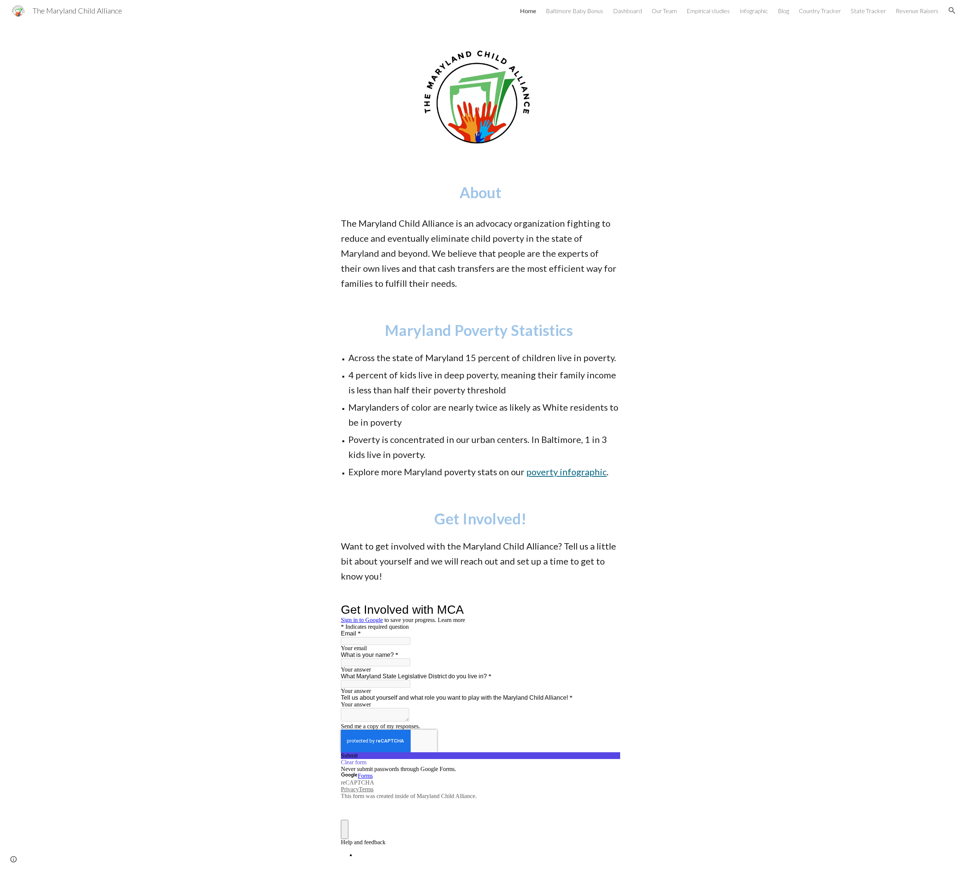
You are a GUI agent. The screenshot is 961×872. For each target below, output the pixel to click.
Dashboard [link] (627, 10)
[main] (480, 193)
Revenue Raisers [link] (917, 10)
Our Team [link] (664, 10)
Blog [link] (783, 10)
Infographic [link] (754, 10)
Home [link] (528, 10)
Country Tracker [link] (820, 10)
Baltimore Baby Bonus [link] (574, 10)
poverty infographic (566, 471)
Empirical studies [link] (708, 10)
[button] (952, 11)
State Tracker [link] (868, 10)
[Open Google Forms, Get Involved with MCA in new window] (609, 609)
